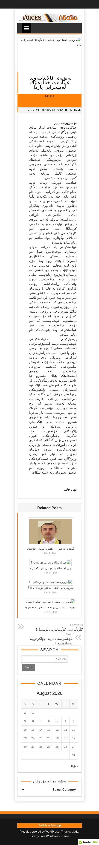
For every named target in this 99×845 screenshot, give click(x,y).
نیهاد (71, 110)
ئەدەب (31, 110)
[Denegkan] (49, 20)
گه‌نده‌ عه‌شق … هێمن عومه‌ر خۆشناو (50, 548)
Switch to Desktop (49, 825)
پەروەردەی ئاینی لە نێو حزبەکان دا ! (50, 587)
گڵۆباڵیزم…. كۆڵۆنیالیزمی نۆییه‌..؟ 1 (59, 629)
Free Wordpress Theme (54, 836)
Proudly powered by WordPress (39, 831)
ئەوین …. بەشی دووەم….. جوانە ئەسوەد (50, 607)
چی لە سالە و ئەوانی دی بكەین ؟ (50, 568)
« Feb (74, 766)
